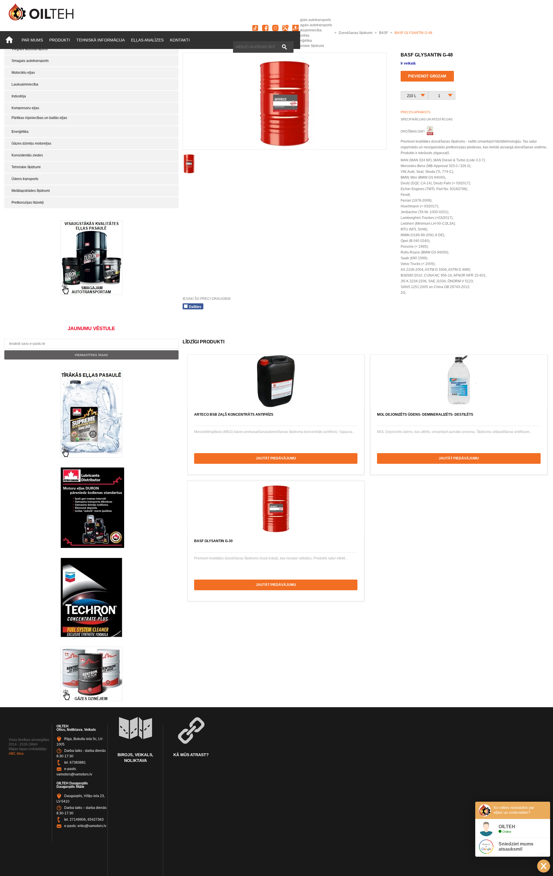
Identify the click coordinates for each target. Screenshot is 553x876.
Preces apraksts (415, 112)
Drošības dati (413, 131)
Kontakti (180, 40)
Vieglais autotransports (30, 49)
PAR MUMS (32, 40)
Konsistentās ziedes (27, 155)
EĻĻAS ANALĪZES (147, 40)
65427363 (96, 820)
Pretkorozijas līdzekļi (28, 202)
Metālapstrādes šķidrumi (31, 191)
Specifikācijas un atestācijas (426, 119)
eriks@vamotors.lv (91, 826)
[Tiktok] (255, 28)
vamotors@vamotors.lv (74, 774)
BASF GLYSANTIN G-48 (413, 33)
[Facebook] (265, 28)
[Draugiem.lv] (295, 28)
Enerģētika (20, 132)
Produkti (59, 40)
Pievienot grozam (427, 76)
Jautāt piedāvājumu (276, 458)
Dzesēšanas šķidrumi (355, 33)
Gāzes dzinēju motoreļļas (31, 143)
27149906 (78, 820)
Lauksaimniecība (25, 84)
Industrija (19, 96)
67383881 (78, 762)
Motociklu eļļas (23, 73)
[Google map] (285, 28)
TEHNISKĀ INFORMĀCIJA (100, 40)
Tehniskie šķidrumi (26, 167)
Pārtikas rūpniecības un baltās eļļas (39, 118)
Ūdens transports (25, 179)
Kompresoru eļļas (25, 108)
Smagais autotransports (30, 61)
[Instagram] (275, 28)
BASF (383, 33)
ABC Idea (16, 754)
